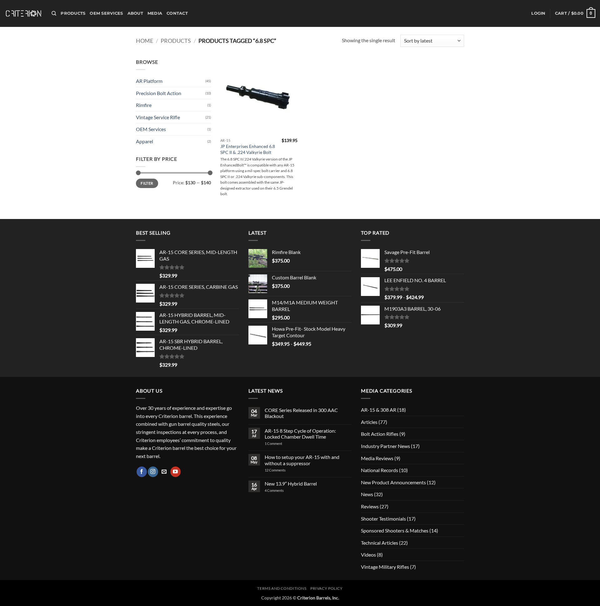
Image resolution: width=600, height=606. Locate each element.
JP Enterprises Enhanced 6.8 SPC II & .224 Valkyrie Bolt (247, 149)
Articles (369, 422)
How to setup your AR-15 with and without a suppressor (302, 460)
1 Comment (281, 443)
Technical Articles (379, 543)
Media (155, 13)
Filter (147, 183)
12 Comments (283, 470)
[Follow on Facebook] (142, 471)
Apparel (144, 141)
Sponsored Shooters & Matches (394, 530)
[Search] (54, 13)
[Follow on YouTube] (175, 471)
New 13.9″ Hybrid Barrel (291, 483)
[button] (538, 13)
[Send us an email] (164, 471)
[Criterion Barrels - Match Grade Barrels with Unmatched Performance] (23, 13)
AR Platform (149, 81)
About (135, 13)
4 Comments (279, 490)
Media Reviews (377, 458)
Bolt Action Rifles (379, 434)
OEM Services (106, 13)
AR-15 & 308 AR (378, 410)
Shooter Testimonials (383, 519)
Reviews (370, 506)
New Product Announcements (393, 482)
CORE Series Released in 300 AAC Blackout (301, 413)
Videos (368, 555)
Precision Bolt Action (158, 93)
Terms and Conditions (281, 588)
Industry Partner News (385, 446)
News (367, 494)
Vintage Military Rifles (385, 567)
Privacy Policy (326, 588)
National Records (379, 470)
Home (144, 40)
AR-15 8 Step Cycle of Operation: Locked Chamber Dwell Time (300, 434)
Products (73, 13)
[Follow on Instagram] (153, 471)
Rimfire (144, 105)
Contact (177, 13)
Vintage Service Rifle (158, 117)
